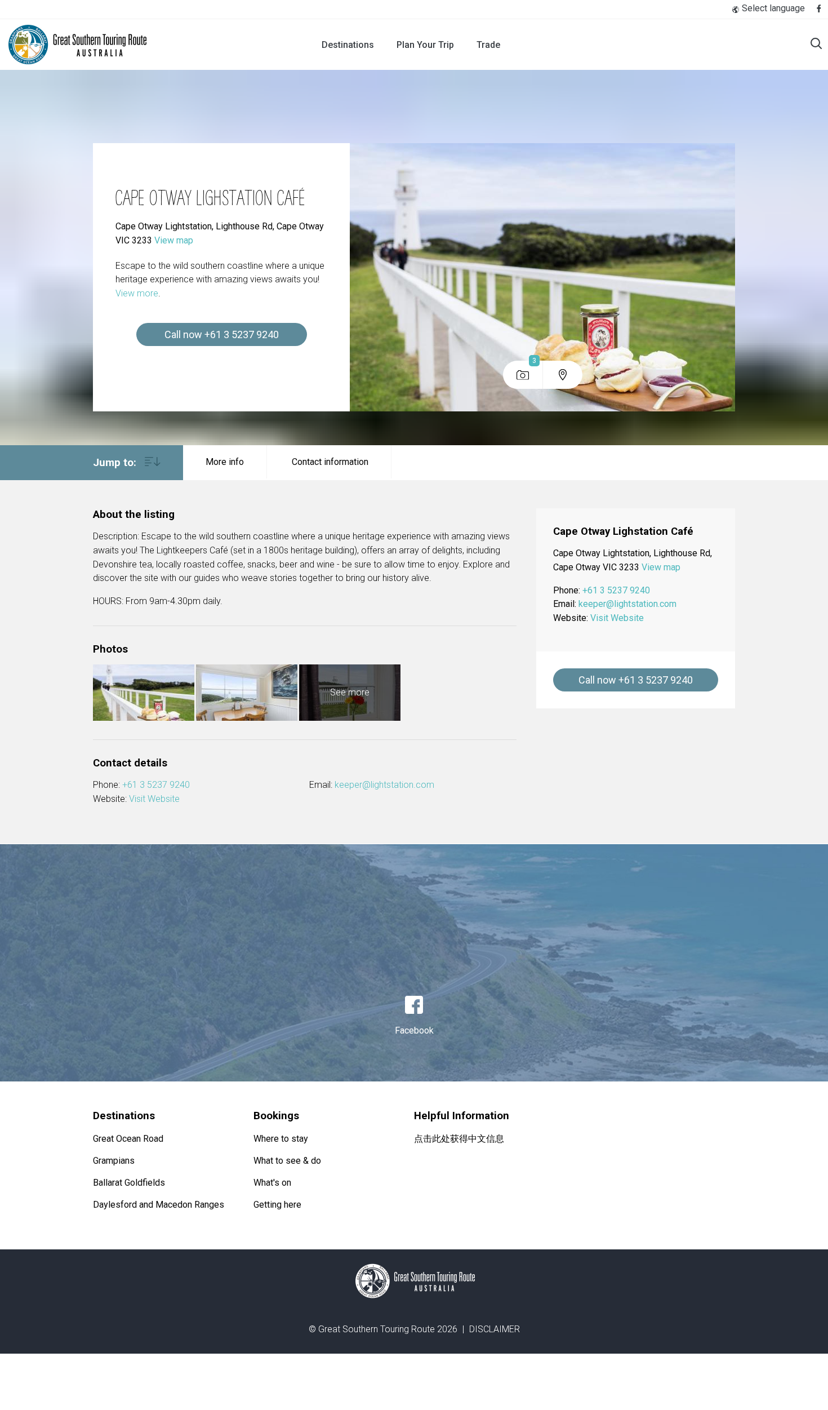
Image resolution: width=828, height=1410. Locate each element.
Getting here (277, 1204)
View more (136, 293)
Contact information (330, 461)
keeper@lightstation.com (384, 784)
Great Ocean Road (128, 1138)
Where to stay (280, 1138)
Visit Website (154, 798)
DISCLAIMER (494, 1329)
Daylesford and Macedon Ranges (158, 1204)
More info (225, 461)
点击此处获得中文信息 (459, 1138)
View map (173, 240)
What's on (272, 1182)
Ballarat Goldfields (129, 1182)
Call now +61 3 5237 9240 (221, 334)
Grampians (114, 1160)
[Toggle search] (816, 44)
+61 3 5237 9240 (156, 784)
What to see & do (287, 1160)
